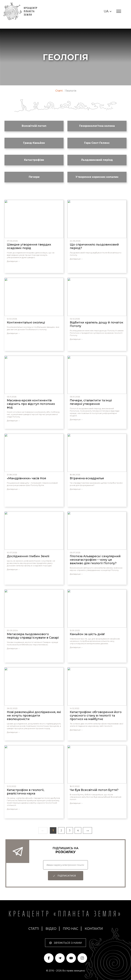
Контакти (94, 929)
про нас (70, 929)
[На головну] (22, 11)
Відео (51, 929)
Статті (33, 929)
